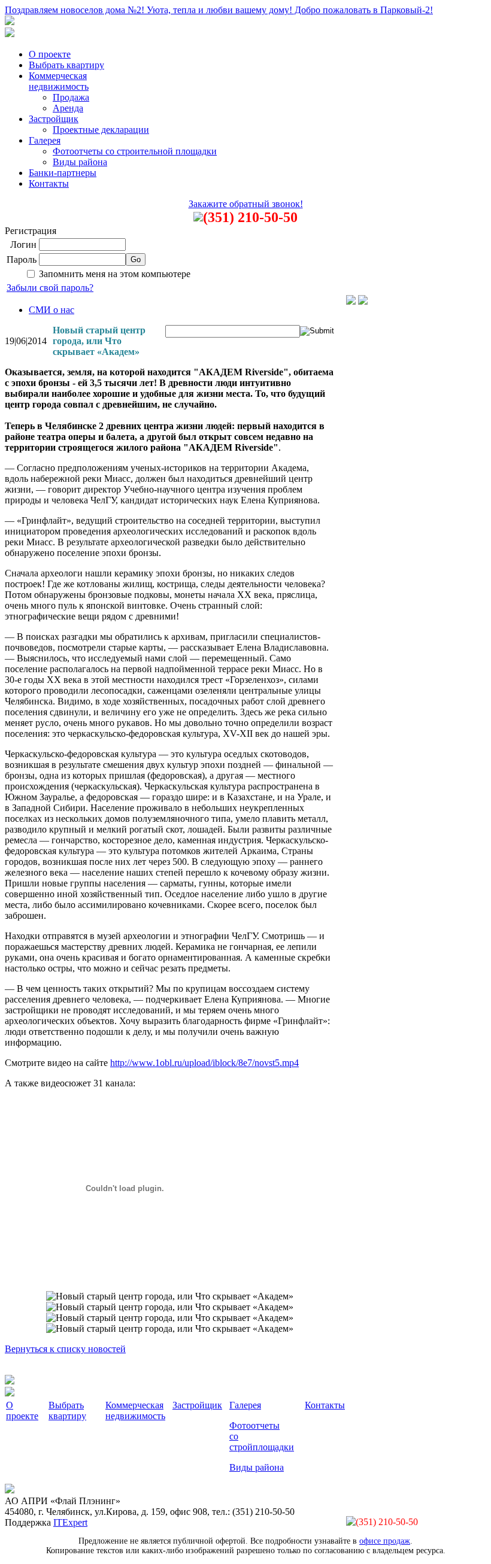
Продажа (71, 97)
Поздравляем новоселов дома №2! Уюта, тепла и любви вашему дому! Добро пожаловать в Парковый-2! (219, 10)
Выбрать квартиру (66, 65)
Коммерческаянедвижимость (59, 81)
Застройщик (53, 119)
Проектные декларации (101, 129)
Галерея (44, 140)
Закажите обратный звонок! (246, 204)
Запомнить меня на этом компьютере (114, 274)
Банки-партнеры (62, 173)
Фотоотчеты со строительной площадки (135, 151)
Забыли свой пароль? (50, 288)
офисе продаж (384, 1540)
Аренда (68, 108)
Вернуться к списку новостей (65, 1349)
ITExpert (70, 1522)
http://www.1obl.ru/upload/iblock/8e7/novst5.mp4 (204, 1063)
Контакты (49, 183)
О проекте (50, 54)
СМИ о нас (51, 310)
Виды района (80, 162)
